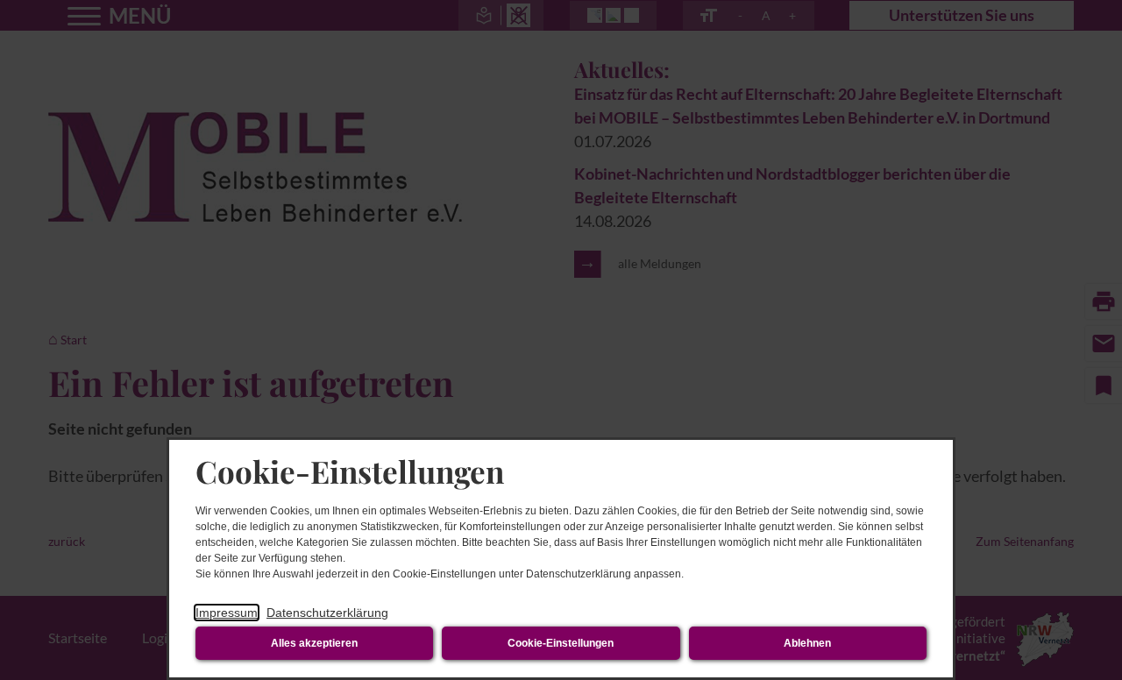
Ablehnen (807, 643)
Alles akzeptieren (314, 643)
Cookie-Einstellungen (561, 643)
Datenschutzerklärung (327, 613)
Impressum (226, 613)
